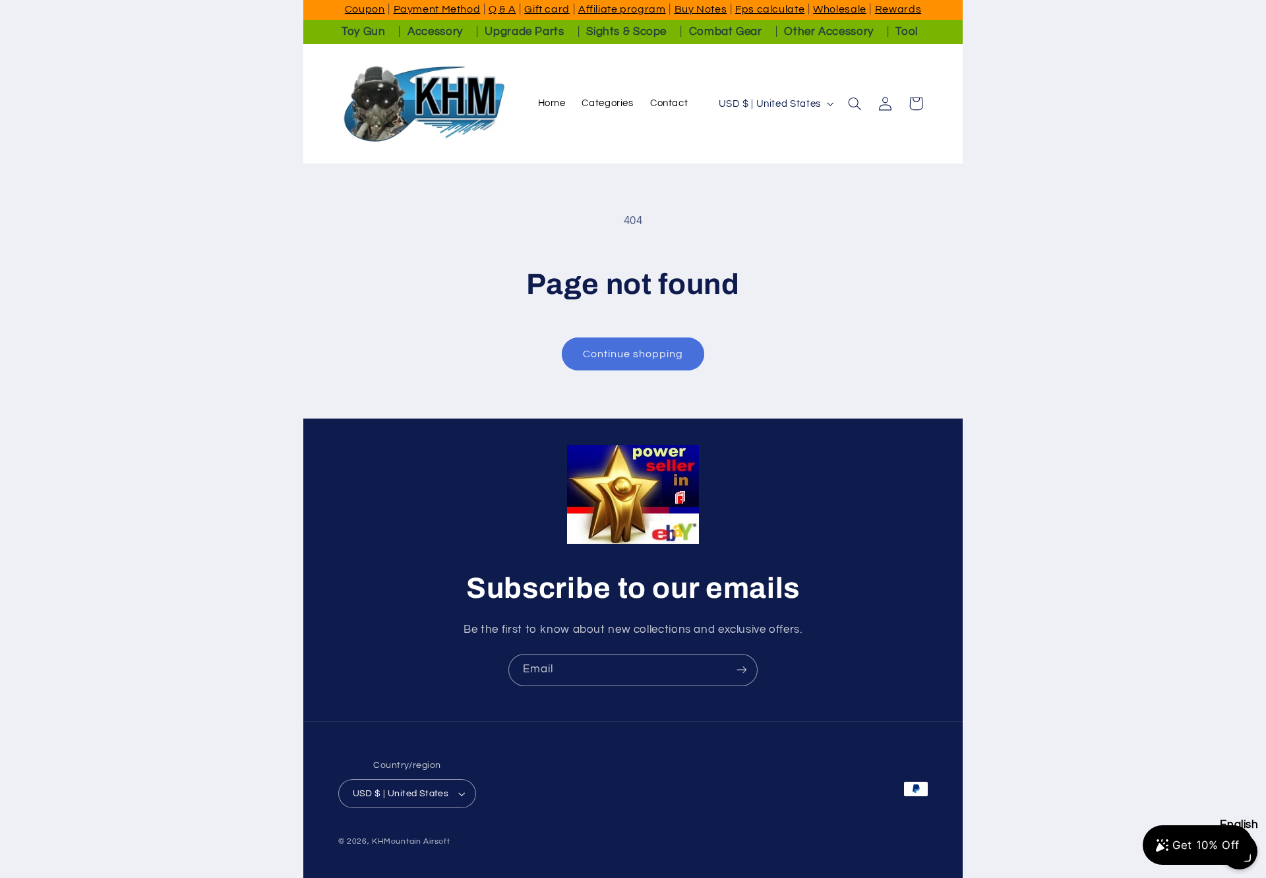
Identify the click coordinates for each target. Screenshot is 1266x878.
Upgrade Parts (524, 32)
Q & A (502, 9)
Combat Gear (725, 32)
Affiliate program (622, 9)
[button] (854, 103)
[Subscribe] (742, 670)
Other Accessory (828, 32)
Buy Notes (701, 9)
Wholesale (839, 9)
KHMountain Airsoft (411, 841)
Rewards (898, 9)
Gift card (547, 9)
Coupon (365, 9)
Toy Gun (363, 32)
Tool (906, 32)
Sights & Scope (626, 32)
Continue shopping (633, 354)
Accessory (435, 32)
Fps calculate (769, 9)
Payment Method (437, 9)
